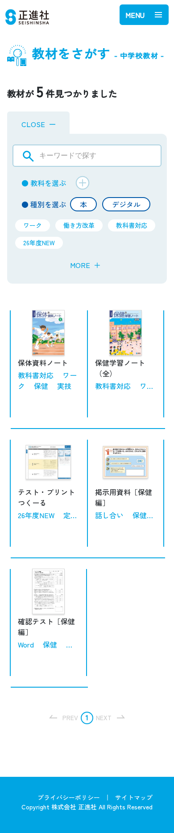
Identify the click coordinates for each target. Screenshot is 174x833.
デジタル (126, 204)
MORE (85, 265)
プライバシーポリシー (68, 797)
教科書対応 (131, 225)
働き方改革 (79, 225)
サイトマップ (134, 797)
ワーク (32, 225)
